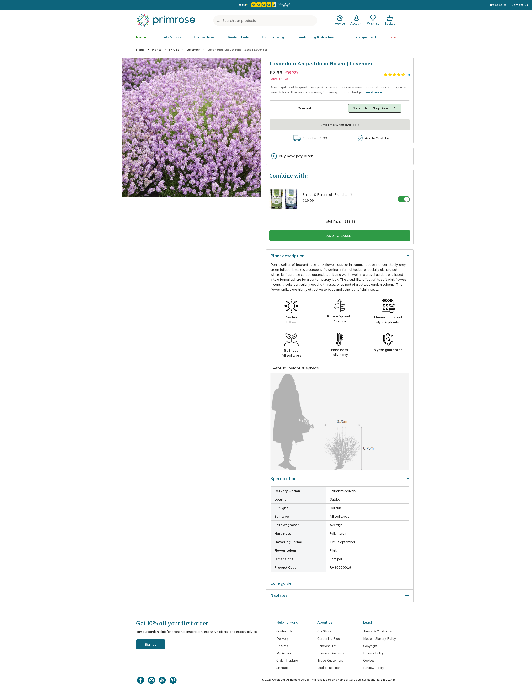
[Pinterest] (174, 680)
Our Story (324, 631)
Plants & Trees (170, 37)
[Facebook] (141, 680)
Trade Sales (497, 5)
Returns (282, 646)
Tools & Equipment (362, 37)
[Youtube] (163, 680)
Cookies (369, 660)
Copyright (370, 646)
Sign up (150, 644)
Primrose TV (326, 646)
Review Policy (373, 668)
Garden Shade (238, 37)
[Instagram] (152, 680)
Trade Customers (330, 660)
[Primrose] (166, 20)
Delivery (282, 639)
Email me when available (339, 125)
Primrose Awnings (330, 653)
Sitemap (282, 668)
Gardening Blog (328, 639)
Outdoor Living (273, 37)
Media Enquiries (329, 668)
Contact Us (519, 5)
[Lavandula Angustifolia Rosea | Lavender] (191, 127)
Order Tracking (287, 660)
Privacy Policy (373, 653)
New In (141, 37)
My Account (285, 653)
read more (374, 92)
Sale (393, 37)
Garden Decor (204, 37)
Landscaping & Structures (316, 37)
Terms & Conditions (377, 631)
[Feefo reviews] (266, 4)
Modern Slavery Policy (379, 639)
